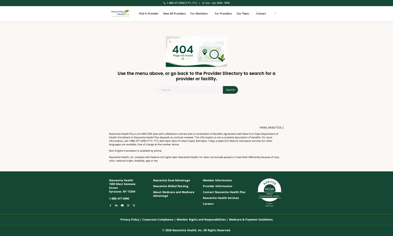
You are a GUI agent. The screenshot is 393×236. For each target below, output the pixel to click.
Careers (208, 204)
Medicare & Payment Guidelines (251, 219)
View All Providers (174, 13)
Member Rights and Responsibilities (201, 219)
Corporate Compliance (157, 219)
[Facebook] (110, 205)
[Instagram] (128, 205)
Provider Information (217, 186)
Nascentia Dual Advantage (171, 180)
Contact (261, 13)
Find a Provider (148, 13)
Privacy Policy (129, 219)
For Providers (223, 13)
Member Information (217, 180)
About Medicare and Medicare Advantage (173, 194)
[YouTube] (122, 205)
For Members (199, 13)
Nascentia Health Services (221, 198)
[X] (133, 205)
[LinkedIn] (116, 205)
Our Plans (243, 13)
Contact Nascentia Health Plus (224, 192)
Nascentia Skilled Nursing (170, 186)
